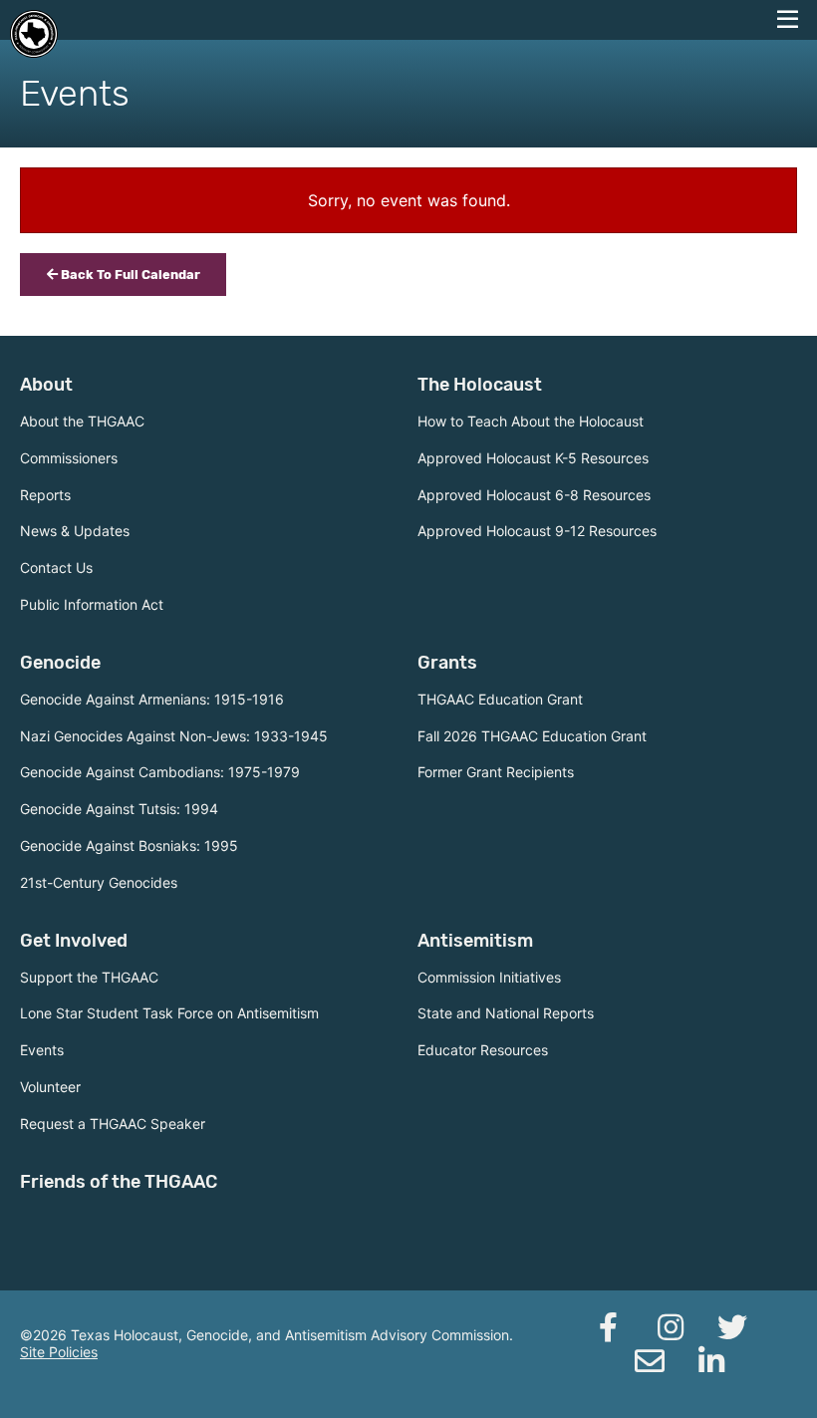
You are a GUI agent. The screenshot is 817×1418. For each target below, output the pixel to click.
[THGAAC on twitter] (732, 1327)
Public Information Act (91, 604)
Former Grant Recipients (495, 771)
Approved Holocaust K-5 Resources (533, 457)
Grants (447, 663)
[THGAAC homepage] (34, 34)
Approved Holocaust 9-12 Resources (537, 530)
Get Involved (74, 941)
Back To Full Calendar (129, 274)
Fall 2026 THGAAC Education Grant (532, 735)
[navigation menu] (787, 20)
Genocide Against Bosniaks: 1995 (129, 845)
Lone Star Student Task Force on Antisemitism (169, 1012)
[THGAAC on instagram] (670, 1327)
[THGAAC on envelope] (650, 1361)
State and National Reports (505, 1012)
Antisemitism (475, 941)
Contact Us (56, 567)
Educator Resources (482, 1049)
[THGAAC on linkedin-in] (711, 1361)
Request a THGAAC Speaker (112, 1123)
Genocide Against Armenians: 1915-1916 (152, 699)
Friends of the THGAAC (118, 1182)
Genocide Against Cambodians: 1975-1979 (160, 771)
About (46, 385)
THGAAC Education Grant (500, 699)
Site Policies (59, 1351)
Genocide (60, 663)
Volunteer (50, 1086)
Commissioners (69, 457)
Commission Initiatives (489, 977)
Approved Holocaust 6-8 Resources (534, 494)
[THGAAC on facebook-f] (609, 1327)
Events (42, 1049)
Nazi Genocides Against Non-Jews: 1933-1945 (174, 735)
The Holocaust (479, 385)
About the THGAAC (82, 421)
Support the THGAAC (89, 977)
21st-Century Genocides (98, 882)
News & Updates (75, 530)
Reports (45, 494)
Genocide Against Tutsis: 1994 (119, 808)
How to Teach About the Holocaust (530, 421)
